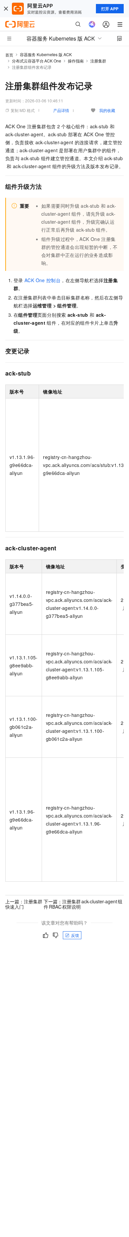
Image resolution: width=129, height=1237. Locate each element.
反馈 (75, 935)
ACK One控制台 (42, 280)
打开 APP (109, 9)
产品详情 (61, 110)
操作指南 (76, 60)
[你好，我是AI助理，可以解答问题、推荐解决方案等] (92, 24)
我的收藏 (107, 110)
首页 (9, 54)
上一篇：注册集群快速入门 (23, 904)
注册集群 (98, 60)
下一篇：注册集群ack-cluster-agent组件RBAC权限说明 (83, 904)
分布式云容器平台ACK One (36, 60)
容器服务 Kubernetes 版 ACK (46, 54)
